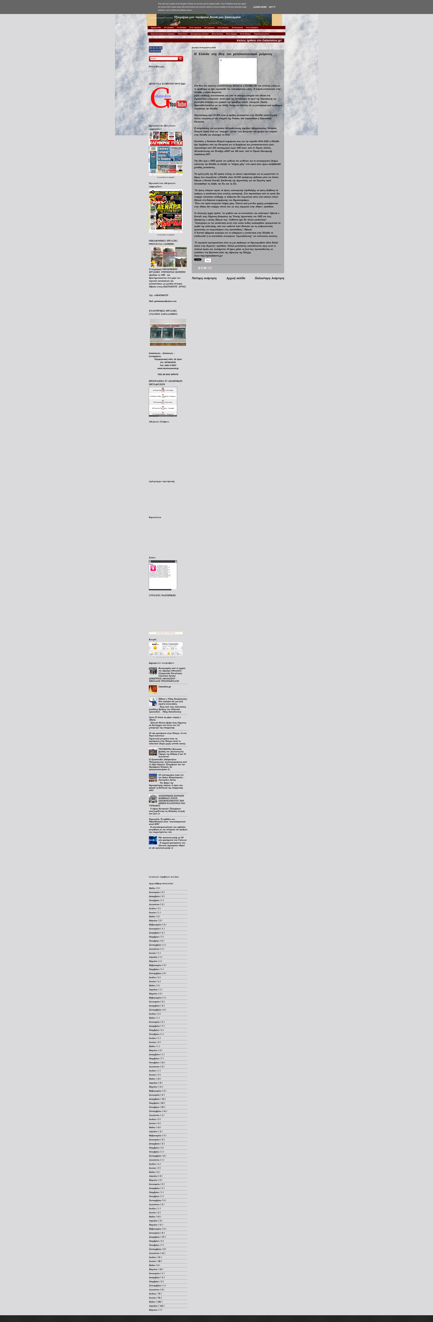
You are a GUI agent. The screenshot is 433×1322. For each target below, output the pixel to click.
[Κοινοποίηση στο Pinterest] (210, 268)
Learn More (260, 7)
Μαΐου (152, 888)
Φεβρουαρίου (155, 924)
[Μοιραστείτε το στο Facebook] (208, 268)
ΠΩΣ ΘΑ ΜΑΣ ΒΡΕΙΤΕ (168, 374)
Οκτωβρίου (154, 900)
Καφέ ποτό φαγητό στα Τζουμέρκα (163, 34)
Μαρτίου (153, 920)
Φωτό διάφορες (245, 34)
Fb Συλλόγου (181, 27)
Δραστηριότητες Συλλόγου (199, 34)
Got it (272, 7)
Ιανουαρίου (154, 892)
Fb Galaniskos (169, 27)
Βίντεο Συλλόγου (217, 34)
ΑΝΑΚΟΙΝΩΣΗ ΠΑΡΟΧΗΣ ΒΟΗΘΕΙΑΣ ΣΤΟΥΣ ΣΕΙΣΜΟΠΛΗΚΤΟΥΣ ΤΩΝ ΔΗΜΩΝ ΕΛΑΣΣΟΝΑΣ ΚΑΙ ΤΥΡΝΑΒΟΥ (167, 801)
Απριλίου (153, 957)
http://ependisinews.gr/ (211, 255)
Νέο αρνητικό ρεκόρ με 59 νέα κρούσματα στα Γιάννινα (172, 838)
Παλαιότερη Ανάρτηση (269, 278)
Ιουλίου (153, 908)
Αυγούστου (154, 904)
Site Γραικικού (209, 27)
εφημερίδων (171, 177)
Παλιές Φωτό (182, 34)
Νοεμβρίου (154, 937)
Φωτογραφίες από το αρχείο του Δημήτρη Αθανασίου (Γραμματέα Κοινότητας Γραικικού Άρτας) (171, 672)
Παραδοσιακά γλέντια (261, 34)
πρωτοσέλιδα (162, 177)
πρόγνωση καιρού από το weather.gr (165, 657)
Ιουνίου (153, 912)
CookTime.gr (171, 633)
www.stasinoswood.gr (168, 368)
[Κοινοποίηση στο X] (205, 268)
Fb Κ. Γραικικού (195, 27)
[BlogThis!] (202, 268)
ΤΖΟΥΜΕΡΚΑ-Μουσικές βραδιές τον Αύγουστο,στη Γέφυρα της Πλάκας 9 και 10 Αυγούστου (172, 753)
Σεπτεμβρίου (155, 945)
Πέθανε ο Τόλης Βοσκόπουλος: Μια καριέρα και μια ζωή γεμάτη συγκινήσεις (172, 701)
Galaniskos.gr (164, 686)
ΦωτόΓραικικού (237, 27)
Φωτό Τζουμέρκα (252, 27)
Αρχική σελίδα (156, 27)
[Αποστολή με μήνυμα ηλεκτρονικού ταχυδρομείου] (199, 268)
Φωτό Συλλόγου (223, 27)
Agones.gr (168, 416)
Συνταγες (159, 633)
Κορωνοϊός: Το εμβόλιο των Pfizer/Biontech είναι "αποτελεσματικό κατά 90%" (167, 821)
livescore (174, 416)
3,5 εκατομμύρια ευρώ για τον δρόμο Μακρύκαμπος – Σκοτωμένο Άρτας (171, 777)
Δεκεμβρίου (154, 896)
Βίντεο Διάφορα (231, 34)
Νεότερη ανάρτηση (204, 278)
